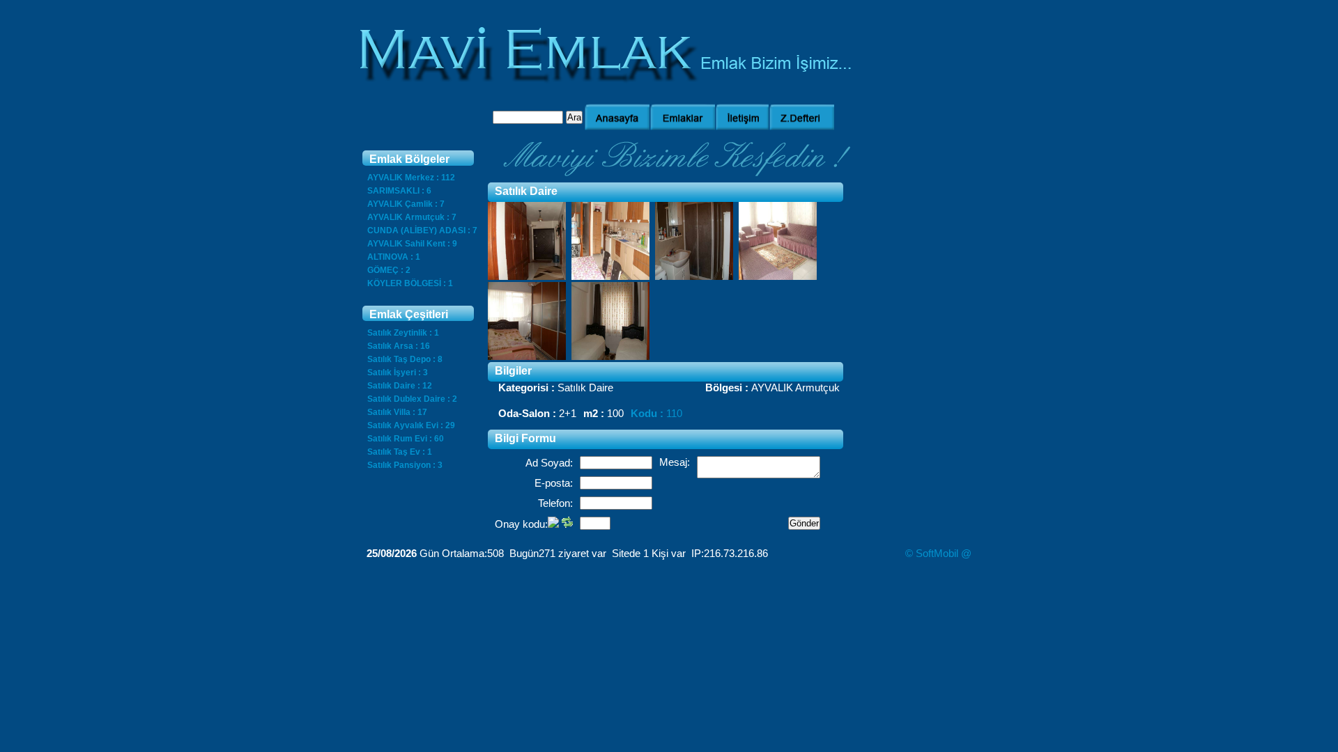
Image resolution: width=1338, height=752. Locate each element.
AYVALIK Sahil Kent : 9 (412, 244)
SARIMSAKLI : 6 (399, 191)
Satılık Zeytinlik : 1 (403, 333)
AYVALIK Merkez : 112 (411, 177)
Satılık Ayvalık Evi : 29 (411, 425)
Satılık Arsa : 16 (398, 346)
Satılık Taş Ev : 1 (399, 452)
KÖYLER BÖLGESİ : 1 (410, 283)
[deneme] (527, 276)
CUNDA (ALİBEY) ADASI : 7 (422, 230)
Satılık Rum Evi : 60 (405, 439)
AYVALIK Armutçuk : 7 (411, 217)
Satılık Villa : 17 (397, 412)
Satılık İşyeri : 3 (397, 372)
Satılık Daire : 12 (399, 386)
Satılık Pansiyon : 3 (405, 465)
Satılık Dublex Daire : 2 (412, 399)
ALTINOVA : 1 (393, 257)
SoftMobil (937, 553)
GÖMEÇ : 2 (388, 270)
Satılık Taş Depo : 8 (405, 359)
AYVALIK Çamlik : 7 (406, 204)
